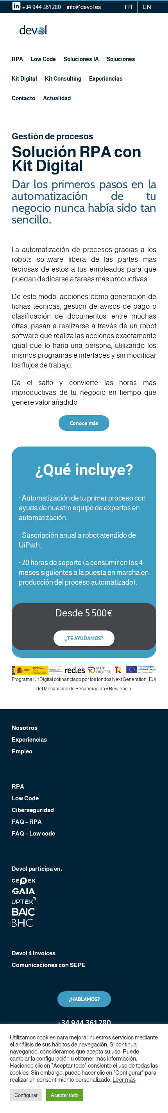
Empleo (22, 751)
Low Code (25, 798)
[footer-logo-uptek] (24, 900)
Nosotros (25, 727)
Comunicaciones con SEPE (49, 965)
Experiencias (29, 739)
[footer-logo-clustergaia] (24, 890)
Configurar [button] (26, 1095)
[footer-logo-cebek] (24, 880)
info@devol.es (84, 7)
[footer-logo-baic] (24, 911)
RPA (18, 786)
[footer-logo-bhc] (24, 921)
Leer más (124, 1080)
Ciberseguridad (33, 810)
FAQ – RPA (27, 821)
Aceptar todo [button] (65, 1095)
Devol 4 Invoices (33, 953)
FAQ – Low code (33, 833)
